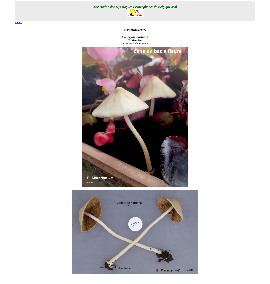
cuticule (134, 43)
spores (125, 43)
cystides (144, 43)
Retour (18, 22)
